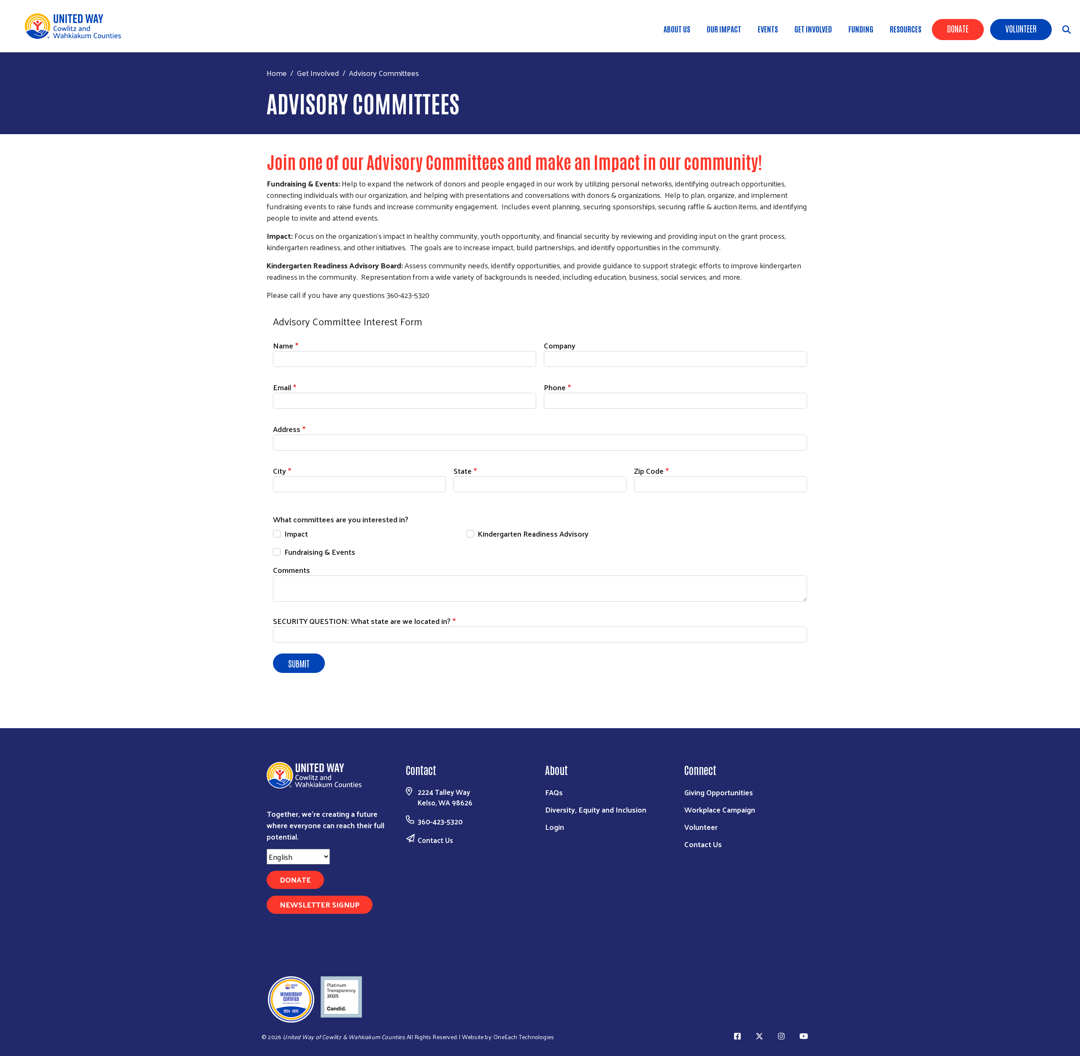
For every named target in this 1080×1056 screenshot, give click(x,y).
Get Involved (813, 29)
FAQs (554, 792)
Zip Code (649, 470)
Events (768, 29)
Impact (296, 533)
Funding (860, 29)
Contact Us (435, 840)
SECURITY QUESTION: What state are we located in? (362, 621)
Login (554, 826)
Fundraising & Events (319, 551)
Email (282, 387)
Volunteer (1021, 28)
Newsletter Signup (319, 904)
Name (283, 345)
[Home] (76, 26)
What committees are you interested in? (340, 519)
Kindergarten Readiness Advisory (533, 533)
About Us (677, 29)
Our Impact (724, 29)
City (279, 470)
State (463, 470)
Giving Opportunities (718, 792)
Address (286, 429)
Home (277, 72)
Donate (958, 28)
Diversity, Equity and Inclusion (595, 809)
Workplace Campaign (719, 809)
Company (559, 345)
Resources (905, 29)
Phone (555, 387)
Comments (291, 569)
